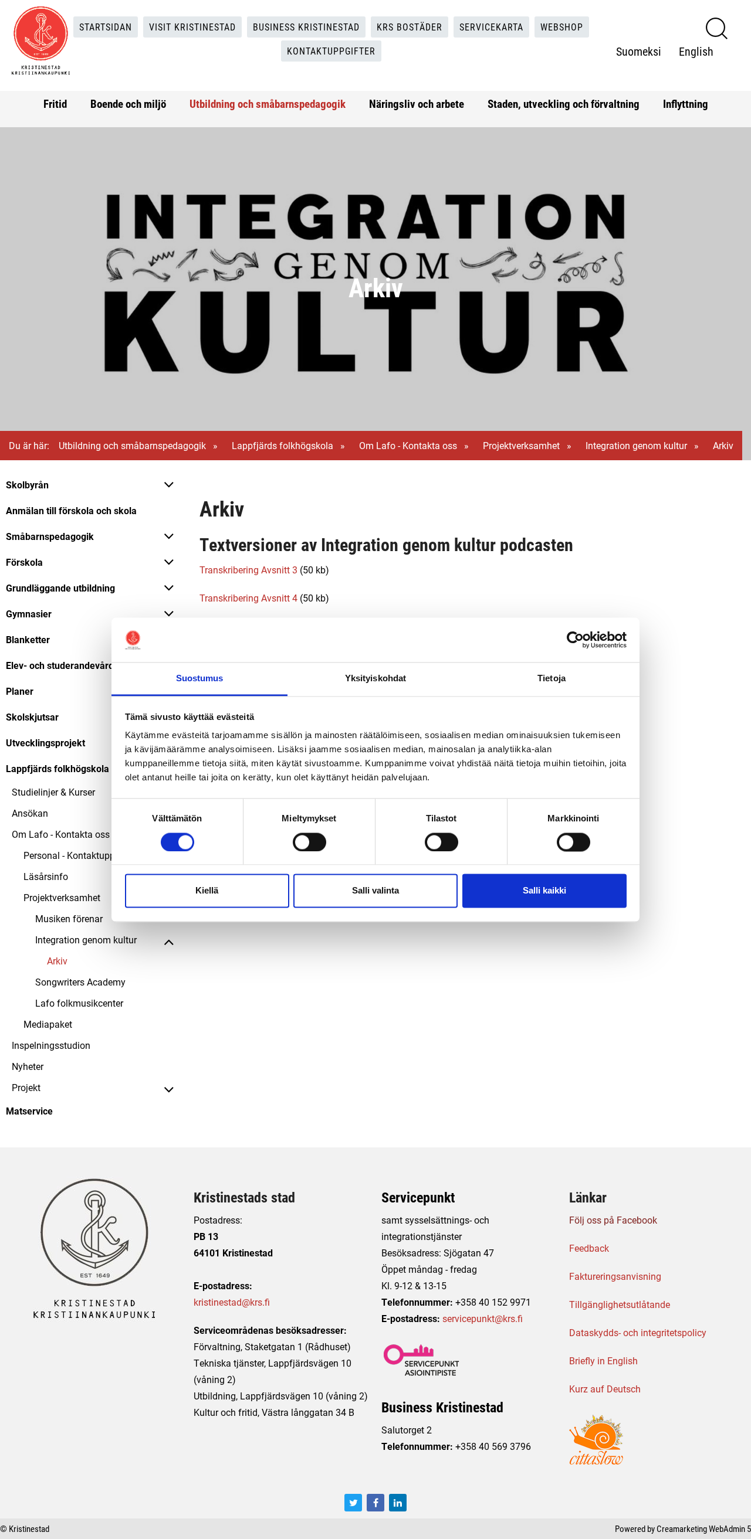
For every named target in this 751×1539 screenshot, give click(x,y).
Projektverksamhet (521, 445)
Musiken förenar (69, 918)
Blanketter (28, 639)
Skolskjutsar (32, 717)
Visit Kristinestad (192, 27)
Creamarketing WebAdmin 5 (704, 1528)
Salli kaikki (544, 891)
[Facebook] (375, 1502)
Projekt (26, 1087)
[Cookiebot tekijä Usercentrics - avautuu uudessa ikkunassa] (575, 639)
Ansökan (30, 813)
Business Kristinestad (306, 27)
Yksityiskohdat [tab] (375, 679)
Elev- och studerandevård (60, 665)
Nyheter (27, 1066)
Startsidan (105, 27)
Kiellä (206, 891)
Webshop (561, 27)
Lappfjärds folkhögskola (282, 445)
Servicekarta (491, 27)
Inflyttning (685, 103)
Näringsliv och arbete (416, 103)
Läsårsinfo (45, 876)
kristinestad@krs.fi (232, 1302)
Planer (19, 691)
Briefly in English (603, 1360)
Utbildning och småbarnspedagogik (268, 103)
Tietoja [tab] (551, 679)
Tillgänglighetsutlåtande (619, 1304)
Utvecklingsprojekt (45, 742)
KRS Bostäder (409, 27)
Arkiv (57, 960)
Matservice (29, 1111)
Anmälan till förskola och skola (71, 510)
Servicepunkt (418, 1197)
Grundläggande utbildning (60, 588)
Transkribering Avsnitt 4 (248, 598)
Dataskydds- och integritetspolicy (637, 1332)
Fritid (55, 103)
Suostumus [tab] (200, 679)
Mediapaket (47, 1024)
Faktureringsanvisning (615, 1276)
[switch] (309, 842)
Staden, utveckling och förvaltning (564, 103)
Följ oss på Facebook (613, 1220)
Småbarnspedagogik (50, 536)
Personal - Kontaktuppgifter (80, 855)
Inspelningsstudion (51, 1045)
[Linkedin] (398, 1502)
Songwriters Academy (80, 982)
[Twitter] (353, 1502)
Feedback (589, 1248)
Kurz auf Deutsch (605, 1388)
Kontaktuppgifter (331, 51)
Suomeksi (638, 51)
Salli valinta (375, 891)
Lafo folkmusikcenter (79, 1003)
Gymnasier (29, 613)
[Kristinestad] (41, 40)
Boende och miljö (128, 103)
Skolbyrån (27, 484)
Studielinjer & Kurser (53, 792)
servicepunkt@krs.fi (482, 1318)
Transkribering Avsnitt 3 (248, 569)
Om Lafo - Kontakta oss (408, 445)
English (696, 51)
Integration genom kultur (636, 445)
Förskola (24, 562)
